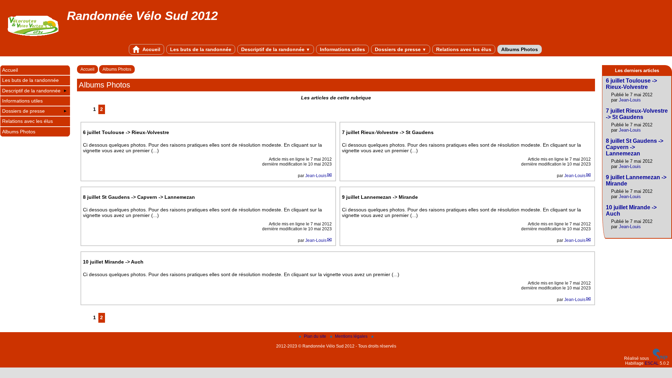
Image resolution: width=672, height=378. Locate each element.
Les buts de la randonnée (200, 49)
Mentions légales (352, 336)
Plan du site (315, 336)
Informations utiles (342, 49)
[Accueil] (33, 38)
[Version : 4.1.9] (660, 358)
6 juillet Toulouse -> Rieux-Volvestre (631, 84)
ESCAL (652, 363)
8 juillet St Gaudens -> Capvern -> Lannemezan (634, 147)
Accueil (150, 49)
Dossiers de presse (400, 49)
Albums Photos (519, 49)
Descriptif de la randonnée (275, 49)
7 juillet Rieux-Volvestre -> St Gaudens (637, 114)
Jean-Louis (316, 175)
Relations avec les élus (463, 49)
